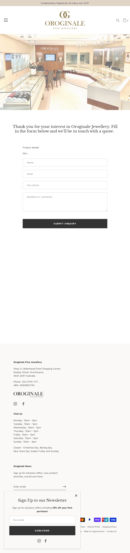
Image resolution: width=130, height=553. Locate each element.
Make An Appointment (94, 531)
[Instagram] (39, 540)
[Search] (118, 20)
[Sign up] (64, 486)
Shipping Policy (109, 527)
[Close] (76, 495)
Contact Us (111, 531)
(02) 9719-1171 (30, 381)
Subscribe (42, 530)
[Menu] (6, 20)
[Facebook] (45, 540)
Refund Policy (94, 527)
